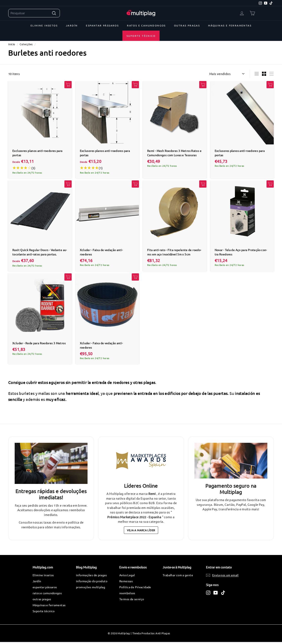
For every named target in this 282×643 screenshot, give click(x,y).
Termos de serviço (131, 599)
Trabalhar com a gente (178, 575)
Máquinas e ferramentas (229, 25)
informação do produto (91, 581)
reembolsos (127, 593)
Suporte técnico (141, 35)
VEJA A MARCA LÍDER (141, 530)
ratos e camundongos (146, 25)
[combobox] (34, 13)
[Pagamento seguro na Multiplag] (230, 461)
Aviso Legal (127, 575)
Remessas (126, 581)
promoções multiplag (90, 587)
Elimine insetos (44, 25)
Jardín (72, 25)
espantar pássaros (102, 25)
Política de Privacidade (135, 587)
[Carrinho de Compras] (252, 13)
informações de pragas (91, 575)
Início (11, 44)
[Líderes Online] (140, 461)
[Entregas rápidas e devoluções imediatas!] (51, 463)
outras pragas (187, 25)
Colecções (26, 44)
